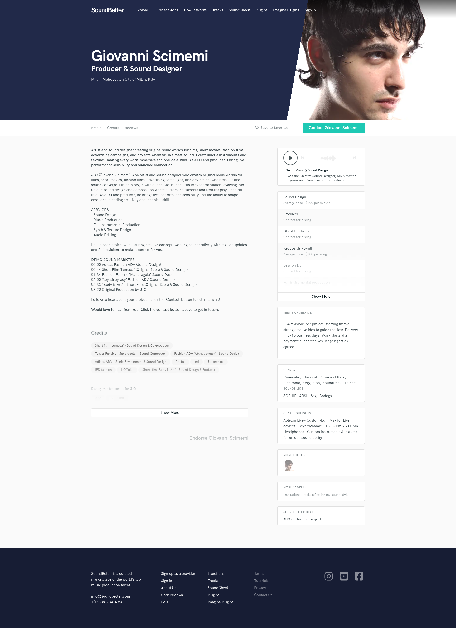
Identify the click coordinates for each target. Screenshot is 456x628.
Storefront (216, 573)
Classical (310, 377)
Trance (350, 383)
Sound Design (294, 197)
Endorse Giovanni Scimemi (218, 438)
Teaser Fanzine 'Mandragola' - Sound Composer (130, 354)
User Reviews (172, 595)
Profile (96, 128)
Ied (196, 362)
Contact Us (263, 595)
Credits (113, 128)
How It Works (195, 10)
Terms (259, 573)
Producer (290, 214)
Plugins (261, 10)
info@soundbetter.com (110, 596)
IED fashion (103, 370)
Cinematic (291, 377)
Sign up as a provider (178, 573)
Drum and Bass (332, 377)
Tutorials (261, 581)
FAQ (164, 602)
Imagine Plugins (286, 10)
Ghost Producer (296, 231)
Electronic (291, 383)
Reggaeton (311, 383)
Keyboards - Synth (298, 248)
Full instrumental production (306, 282)
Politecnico (216, 362)
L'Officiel (127, 370)
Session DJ (292, 265)
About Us (168, 588)
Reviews (131, 128)
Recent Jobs (167, 10)
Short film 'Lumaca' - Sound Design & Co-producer (132, 346)
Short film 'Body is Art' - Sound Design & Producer (178, 370)
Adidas (180, 362)
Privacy (260, 588)
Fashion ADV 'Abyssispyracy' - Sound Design (206, 354)
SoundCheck (239, 10)
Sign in (310, 10)
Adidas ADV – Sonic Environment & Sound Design (130, 362)
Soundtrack (332, 383)
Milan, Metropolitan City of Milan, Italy (123, 79)
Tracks (217, 10)
